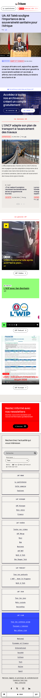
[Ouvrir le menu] (36, 694)
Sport (20, 671)
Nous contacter (20, 682)
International (20, 648)
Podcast (8, 286)
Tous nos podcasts (20, 574)
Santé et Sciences (17, 61)
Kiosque (6, 374)
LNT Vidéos (19, 273)
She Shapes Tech (20, 559)
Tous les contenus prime (20, 621)
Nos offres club (20, 630)
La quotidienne (9, 8)
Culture (20, 657)
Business (20, 546)
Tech (20, 662)
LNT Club (20, 615)
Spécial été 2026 (29, 8)
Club (15, 467)
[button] (18, 204)
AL (25, 197)
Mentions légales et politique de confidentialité (20, 678)
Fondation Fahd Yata (20, 680)
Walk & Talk (20, 555)
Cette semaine (20, 486)
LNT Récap (20, 533)
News (21, 464)
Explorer (20, 490)
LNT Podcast (19, 330)
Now (20, 542)
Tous (15, 464)
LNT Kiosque (19, 387)
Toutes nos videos (20, 529)
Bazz (20, 538)
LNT (6, 30)
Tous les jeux (20, 598)
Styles (20, 666)
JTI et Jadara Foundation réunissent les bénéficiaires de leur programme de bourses (16, 190)
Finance (20, 514)
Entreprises (6, 137)
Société (8, 197)
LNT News (20, 475)
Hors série (20, 510)
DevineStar (20, 606)
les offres (27, 110)
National (20, 638)
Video (10, 467)
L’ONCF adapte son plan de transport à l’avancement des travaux (19, 129)
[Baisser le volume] (37, 325)
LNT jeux (20, 592)
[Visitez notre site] (4, 694)
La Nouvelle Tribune (20, 3)
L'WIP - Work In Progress (20, 578)
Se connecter (10, 110)
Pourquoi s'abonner (20, 626)
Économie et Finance (20, 643)
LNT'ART (20, 550)
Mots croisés (20, 602)
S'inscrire (19, 426)
